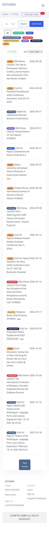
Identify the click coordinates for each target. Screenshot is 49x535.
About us (9, 501)
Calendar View (32, 14)
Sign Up (30, 494)
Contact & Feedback (14, 505)
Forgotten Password (36, 498)
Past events (25, 465)
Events (5, 14)
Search (23, 24)
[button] (24, 70)
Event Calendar (12, 489)
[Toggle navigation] (43, 5)
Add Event (36, 24)
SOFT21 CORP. (19, 515)
